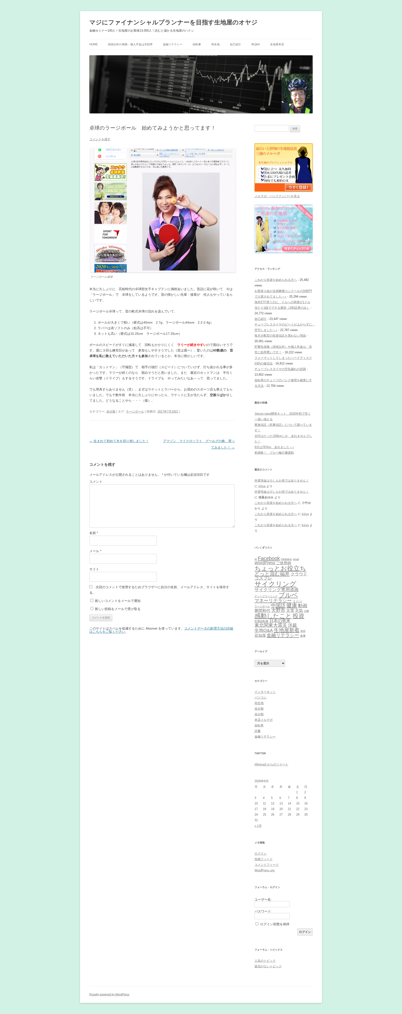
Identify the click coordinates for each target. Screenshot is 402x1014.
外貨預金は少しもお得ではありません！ (282, 480)
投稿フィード (264, 859)
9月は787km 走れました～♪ (274, 447)
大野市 (278, 610)
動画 (302, 605)
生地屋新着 (286, 630)
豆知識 (260, 635)
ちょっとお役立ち (280, 568)
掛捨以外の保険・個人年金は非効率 (130, 44)
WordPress (265, 563)
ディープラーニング (266, 596)
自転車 (197, 44)
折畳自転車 (261, 621)
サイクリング (275, 584)
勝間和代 (262, 610)
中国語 (278, 605)
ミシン (297, 601)
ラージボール (135, 411)
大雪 (290, 610)
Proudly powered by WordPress (109, 994)
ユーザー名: (263, 899)
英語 (302, 631)
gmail (296, 559)
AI (256, 559)
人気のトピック (265, 960)
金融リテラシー (172, 44)
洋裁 (292, 625)
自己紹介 (235, 44)
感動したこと (273, 615)
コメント (95, 481)
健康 (291, 605)
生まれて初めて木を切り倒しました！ (119, 441)
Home (93, 44)
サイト (94, 569)
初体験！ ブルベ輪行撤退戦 (274, 452)
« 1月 (258, 825)
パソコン (261, 697)
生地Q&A (264, 630)
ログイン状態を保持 (274, 924)
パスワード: (263, 911)
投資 (298, 616)
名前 (93, 533)
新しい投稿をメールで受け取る (118, 609)
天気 (299, 610)
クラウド (299, 574)
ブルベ (288, 595)
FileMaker (286, 559)
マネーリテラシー (273, 600)
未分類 (110, 411)
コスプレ (263, 578)
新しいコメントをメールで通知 (118, 601)
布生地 (215, 44)
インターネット (265, 692)
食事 (303, 635)
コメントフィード (267, 864)
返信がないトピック (268, 966)
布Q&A (255, 44)
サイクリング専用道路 (277, 589)
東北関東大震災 (271, 625)
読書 (258, 731)
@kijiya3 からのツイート (271, 764)
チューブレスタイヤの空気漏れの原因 (280, 369)
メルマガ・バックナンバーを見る (277, 196)
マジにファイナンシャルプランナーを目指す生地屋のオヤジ (173, 22)
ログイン (261, 853)
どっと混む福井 (272, 573)
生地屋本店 (277, 44)
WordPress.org (265, 870)
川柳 (306, 611)
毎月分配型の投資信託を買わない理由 (280, 335)
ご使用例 (283, 563)
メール (95, 551)
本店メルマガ (264, 720)
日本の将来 (279, 620)
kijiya (261, 486)
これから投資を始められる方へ (276, 280)
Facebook (269, 558)
